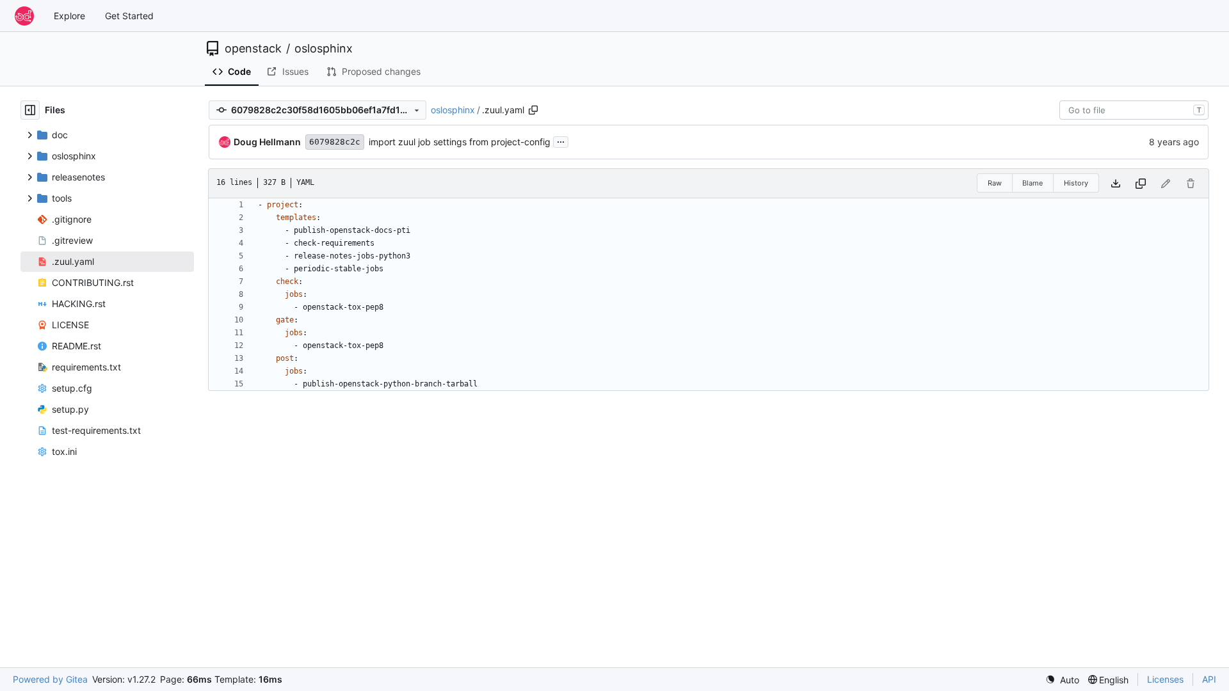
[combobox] (1134, 110)
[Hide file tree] (30, 110)
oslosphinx (323, 48)
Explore (69, 15)
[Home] (24, 16)
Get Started (129, 15)
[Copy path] (533, 110)
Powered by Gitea (50, 679)
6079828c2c (334, 142)
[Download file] (1115, 183)
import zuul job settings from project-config (459, 141)
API (1209, 679)
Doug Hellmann (267, 141)
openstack (253, 48)
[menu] (1062, 679)
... (561, 140)
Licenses (1165, 679)
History (1076, 183)
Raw (995, 183)
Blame (1032, 183)
